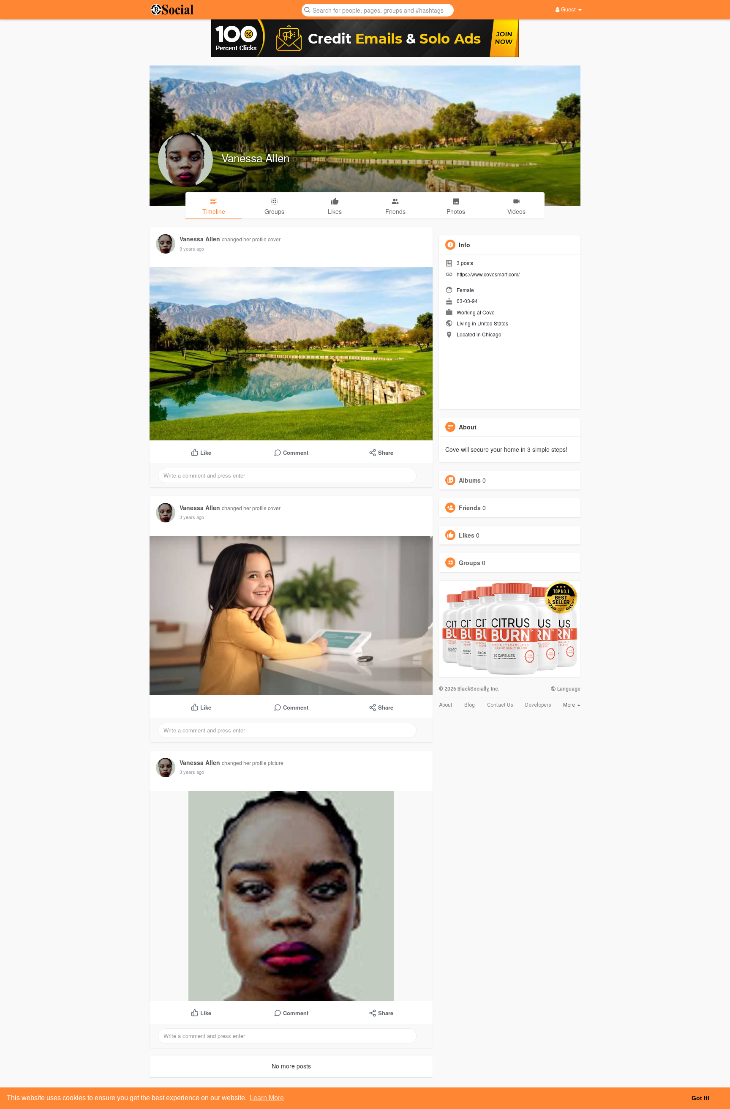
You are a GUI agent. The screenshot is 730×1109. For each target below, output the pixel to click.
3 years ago (192, 248)
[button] (378, 9)
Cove (488, 312)
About (445, 704)
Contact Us (500, 704)
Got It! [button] (701, 1098)
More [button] (569, 705)
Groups (469, 562)
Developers (538, 704)
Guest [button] (568, 9)
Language (568, 688)
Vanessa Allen (255, 157)
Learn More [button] (267, 1097)
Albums (470, 480)
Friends (470, 507)
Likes (466, 535)
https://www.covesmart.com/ (488, 274)
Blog (469, 704)
